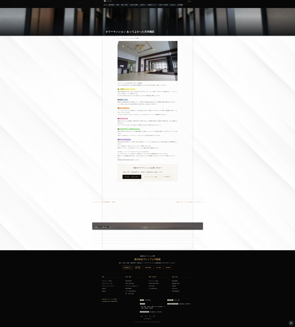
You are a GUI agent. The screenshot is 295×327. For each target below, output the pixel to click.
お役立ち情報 (151, 286)
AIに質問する (166, 176)
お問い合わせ (174, 288)
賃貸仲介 (104, 291)
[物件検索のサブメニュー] (114, 4)
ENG (146, 316)
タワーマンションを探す (151, 176)
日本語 (141, 316)
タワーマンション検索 (106, 280)
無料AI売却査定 (128, 280)
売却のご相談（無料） (130, 283)
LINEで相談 (158, 267)
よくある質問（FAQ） (153, 288)
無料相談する (127, 267)
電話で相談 (138, 267)
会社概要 (174, 286)
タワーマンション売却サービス (131, 286)
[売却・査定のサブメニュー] (128, 4)
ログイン (189, 1)
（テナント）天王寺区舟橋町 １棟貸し (105, 202)
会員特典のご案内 (175, 283)
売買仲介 (104, 288)
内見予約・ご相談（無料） (132, 176)
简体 (150, 316)
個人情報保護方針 (175, 291)
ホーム (119, 38)
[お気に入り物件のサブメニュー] (168, 4)
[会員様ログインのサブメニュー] (157, 4)
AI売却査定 (168, 267)
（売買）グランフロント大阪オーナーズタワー (188, 202)
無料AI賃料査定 (128, 288)
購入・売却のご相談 (129, 293)
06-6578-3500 (148, 300)
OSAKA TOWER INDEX (154, 283)
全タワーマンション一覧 (107, 283)
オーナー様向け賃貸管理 (130, 291)
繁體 (154, 316)
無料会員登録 (148, 267)
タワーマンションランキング (108, 286)
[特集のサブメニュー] (119, 4)
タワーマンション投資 (153, 280)
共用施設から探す (158, 155)
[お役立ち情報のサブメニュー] (138, 4)
